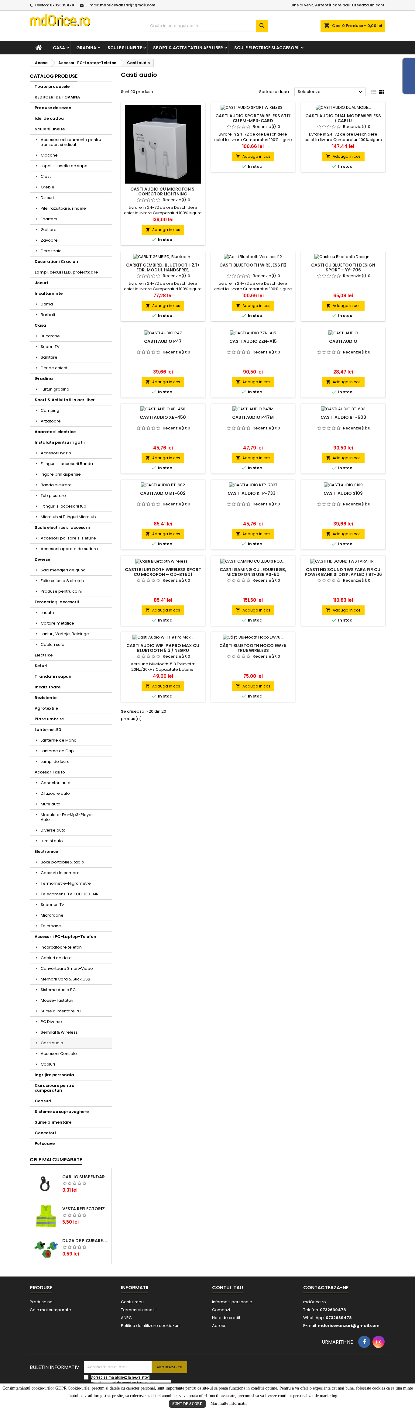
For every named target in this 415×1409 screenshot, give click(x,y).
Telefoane (51, 926)
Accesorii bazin (56, 453)
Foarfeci (49, 219)
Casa (59, 48)
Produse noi (41, 1302)
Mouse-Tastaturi (57, 1000)
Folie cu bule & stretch (62, 581)
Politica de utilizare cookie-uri (150, 1325)
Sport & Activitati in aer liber (188, 48)
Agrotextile (46, 708)
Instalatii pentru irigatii (60, 442)
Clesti (46, 176)
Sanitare (49, 357)
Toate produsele (52, 86)
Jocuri (41, 283)
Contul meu (132, 1302)
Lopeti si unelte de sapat (65, 166)
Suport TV (50, 347)
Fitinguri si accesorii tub (63, 506)
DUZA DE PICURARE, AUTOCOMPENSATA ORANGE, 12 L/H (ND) (85, 1240)
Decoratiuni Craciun (56, 261)
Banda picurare (56, 485)
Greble (47, 187)
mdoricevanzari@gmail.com (127, 5)
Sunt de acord (187, 1404)
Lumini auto (52, 841)
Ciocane (49, 155)
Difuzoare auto (55, 793)
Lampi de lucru (55, 761)
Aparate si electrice (55, 432)
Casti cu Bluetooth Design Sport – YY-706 (343, 267)
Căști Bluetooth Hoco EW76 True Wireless (252, 647)
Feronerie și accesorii (57, 602)
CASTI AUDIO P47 (163, 341)
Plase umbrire (49, 719)
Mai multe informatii (229, 1403)
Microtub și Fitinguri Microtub (68, 517)
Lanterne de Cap (57, 751)
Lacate (47, 612)
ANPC (126, 1318)
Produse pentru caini (61, 591)
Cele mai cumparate (56, 1159)
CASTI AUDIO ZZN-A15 (253, 341)
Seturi (41, 666)
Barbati (48, 315)
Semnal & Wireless (59, 1032)
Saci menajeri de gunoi (64, 570)
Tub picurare (53, 495)
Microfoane (52, 915)
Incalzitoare (47, 687)
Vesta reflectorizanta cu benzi (85, 1208)
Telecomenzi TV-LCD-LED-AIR (69, 894)
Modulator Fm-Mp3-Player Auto (67, 817)
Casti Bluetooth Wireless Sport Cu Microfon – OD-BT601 (163, 572)
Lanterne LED (48, 729)
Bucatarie (50, 336)
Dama (47, 304)
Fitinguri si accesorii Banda (67, 464)
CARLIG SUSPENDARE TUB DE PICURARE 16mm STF (85, 1176)
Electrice (44, 655)
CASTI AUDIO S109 (343, 493)
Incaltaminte (49, 293)
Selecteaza (331, 92)
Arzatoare (51, 421)
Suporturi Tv (52, 905)
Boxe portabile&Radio (62, 862)
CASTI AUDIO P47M (253, 417)
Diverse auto (53, 830)
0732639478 (62, 5)
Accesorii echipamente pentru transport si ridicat (71, 142)
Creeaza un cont (368, 5)
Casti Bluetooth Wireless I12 (252, 265)
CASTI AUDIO (343, 341)
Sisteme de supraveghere (62, 1111)
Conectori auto (55, 783)
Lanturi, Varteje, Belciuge (65, 634)
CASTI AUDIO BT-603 (343, 417)
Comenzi (221, 1310)
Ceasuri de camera (60, 873)
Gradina (86, 48)
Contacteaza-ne (325, 1287)
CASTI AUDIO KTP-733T (253, 493)
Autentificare (328, 5)
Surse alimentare (53, 1122)
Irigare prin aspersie (61, 474)
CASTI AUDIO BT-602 (163, 493)
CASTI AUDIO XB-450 (163, 417)
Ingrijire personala (54, 1075)
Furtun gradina (55, 389)
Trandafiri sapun (53, 676)
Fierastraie (51, 251)
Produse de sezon (53, 108)
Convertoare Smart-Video (67, 968)
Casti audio (52, 1043)
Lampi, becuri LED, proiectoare (66, 272)
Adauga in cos (163, 229)
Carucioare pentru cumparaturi (54, 1088)
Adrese (219, 1325)
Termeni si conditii (138, 1310)
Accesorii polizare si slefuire (68, 538)
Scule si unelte (125, 48)
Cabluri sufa (52, 644)
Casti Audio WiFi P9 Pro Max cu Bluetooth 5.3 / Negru (162, 647)
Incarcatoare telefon (61, 947)
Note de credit (226, 1318)
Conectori (45, 1133)
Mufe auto (50, 804)
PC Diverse (51, 1022)
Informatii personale (232, 1302)
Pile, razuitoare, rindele (63, 208)
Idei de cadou (49, 118)
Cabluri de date (56, 958)
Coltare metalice (57, 623)
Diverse (42, 559)
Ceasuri (43, 1101)
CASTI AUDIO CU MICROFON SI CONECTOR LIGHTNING (163, 191)
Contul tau (227, 1287)
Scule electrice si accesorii (267, 48)
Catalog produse (53, 76)
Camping (50, 410)
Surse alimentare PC (61, 1011)
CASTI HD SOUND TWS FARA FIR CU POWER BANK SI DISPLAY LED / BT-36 (343, 572)
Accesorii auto (50, 772)
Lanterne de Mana (59, 740)
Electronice (46, 851)
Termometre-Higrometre (66, 883)
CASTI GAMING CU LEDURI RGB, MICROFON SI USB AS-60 (253, 572)
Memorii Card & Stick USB (65, 979)
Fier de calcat (54, 368)
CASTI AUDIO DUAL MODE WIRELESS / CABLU (343, 118)
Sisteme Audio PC (58, 990)
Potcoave (45, 1143)
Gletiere (49, 230)
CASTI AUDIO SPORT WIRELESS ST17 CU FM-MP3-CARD (253, 118)
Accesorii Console (59, 1053)
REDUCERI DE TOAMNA (57, 97)
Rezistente (46, 698)
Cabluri (48, 1064)
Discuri (47, 198)
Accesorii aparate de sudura (69, 549)
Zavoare (49, 240)
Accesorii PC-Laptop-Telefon (65, 936)
